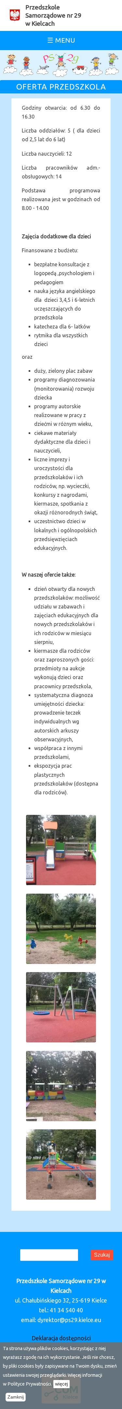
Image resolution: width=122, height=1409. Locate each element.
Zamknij (15, 1397)
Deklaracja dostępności (61, 1338)
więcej (61, 1384)
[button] (61, 819)
